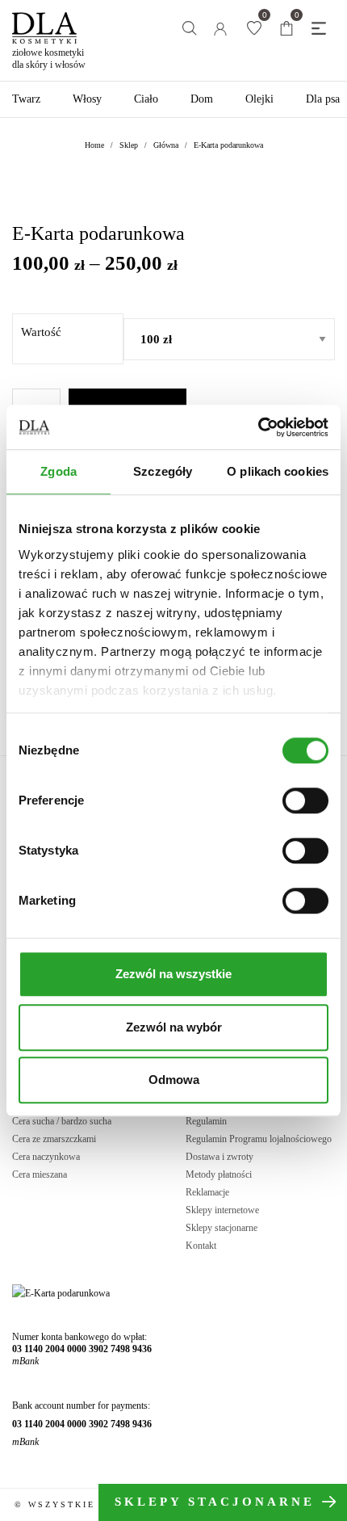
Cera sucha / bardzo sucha (61, 1121)
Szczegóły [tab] (162, 471)
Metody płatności (219, 1174)
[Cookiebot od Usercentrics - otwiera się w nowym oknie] (257, 427)
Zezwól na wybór (174, 1027)
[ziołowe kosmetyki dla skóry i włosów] (44, 22)
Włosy (87, 99)
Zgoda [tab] (58, 471)
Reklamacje (207, 1192)
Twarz (26, 99)
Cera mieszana (39, 1174)
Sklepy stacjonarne (221, 1227)
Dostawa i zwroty (219, 1156)
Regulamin (206, 1121)
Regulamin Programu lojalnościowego (259, 1139)
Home (94, 145)
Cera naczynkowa (46, 1156)
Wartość (41, 332)
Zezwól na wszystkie (173, 974)
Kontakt (201, 1245)
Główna (165, 145)
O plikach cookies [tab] (277, 471)
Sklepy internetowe (222, 1210)
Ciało (146, 99)
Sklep (128, 145)
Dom (201, 99)
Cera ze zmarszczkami (54, 1139)
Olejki (259, 99)
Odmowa (173, 1079)
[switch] (305, 800)
